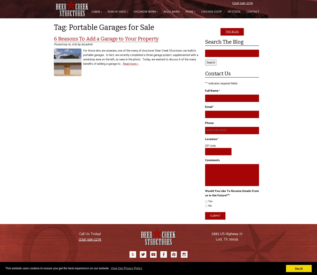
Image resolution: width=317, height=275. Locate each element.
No (210, 206)
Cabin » (97, 11)
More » (190, 11)
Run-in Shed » (118, 11)
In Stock (234, 11)
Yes (210, 201)
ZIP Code (210, 146)
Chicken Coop (211, 11)
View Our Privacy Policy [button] (126, 268)
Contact (252, 11)
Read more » (130, 63)
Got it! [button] (299, 268)
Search (211, 62)
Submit (215, 215)
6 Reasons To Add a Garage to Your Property (106, 39)
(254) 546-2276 (242, 3)
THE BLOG (232, 31)
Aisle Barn (172, 11)
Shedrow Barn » (146, 11)
